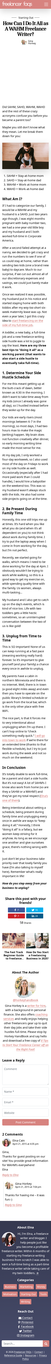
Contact (38, 1352)
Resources (30, 1355)
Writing (25, 1301)
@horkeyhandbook (25, 1000)
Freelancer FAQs (22, 1352)
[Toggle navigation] (46, 4)
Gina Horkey (32, 42)
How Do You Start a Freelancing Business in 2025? (37, 955)
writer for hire (36, 1006)
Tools (43, 1294)
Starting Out (25, 17)
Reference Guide (13, 1355)
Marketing (26, 1286)
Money (41, 1286)
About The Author (25, 972)
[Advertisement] (25, 74)
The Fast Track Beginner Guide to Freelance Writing (14, 956)
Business (10, 1286)
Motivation (9, 1294)
